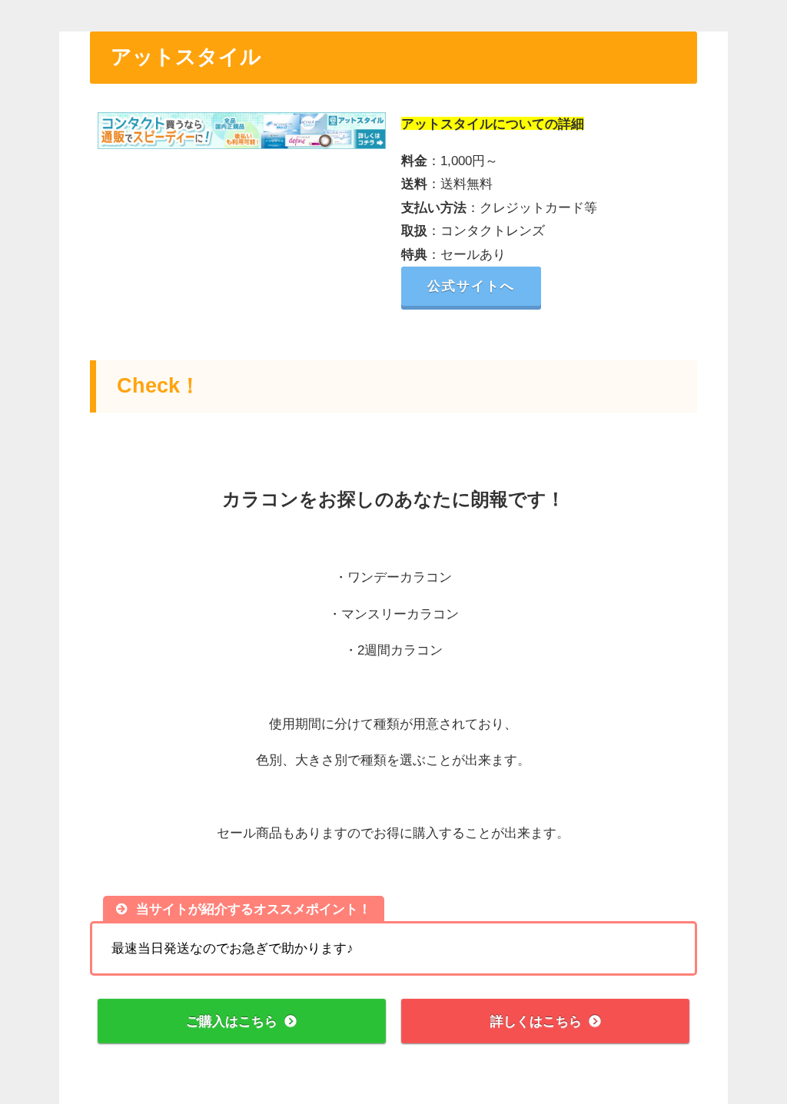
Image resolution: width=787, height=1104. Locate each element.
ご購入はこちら (231, 1020)
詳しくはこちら (536, 1020)
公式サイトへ (471, 285)
